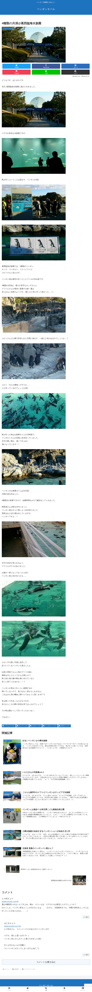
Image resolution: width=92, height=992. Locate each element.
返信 (87, 917)
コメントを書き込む (46, 962)
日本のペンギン (65, 726)
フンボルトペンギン (51, 726)
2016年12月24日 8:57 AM (12, 926)
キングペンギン (23, 726)
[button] (75, 72)
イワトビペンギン (9, 726)
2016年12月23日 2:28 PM (10, 901)
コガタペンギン (36, 726)
